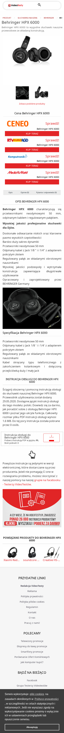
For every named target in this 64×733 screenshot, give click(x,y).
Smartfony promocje (32, 651)
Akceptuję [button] (32, 727)
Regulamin (32, 607)
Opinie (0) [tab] (25, 192)
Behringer (49, 18)
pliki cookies (37, 694)
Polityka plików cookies (32, 601)
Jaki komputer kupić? (32, 662)
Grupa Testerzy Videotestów (32, 685)
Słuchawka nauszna (27, 18)
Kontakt (32, 612)
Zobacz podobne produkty (32, 103)
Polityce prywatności (47, 699)
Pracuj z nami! (32, 622)
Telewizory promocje (32, 641)
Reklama (32, 591)
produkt (7, 18)
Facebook (32, 680)
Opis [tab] (10, 192)
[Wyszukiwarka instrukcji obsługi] (32, 508)
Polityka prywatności (32, 596)
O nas (32, 617)
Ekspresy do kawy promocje (32, 646)
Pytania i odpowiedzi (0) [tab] (46, 192)
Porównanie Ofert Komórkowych (32, 656)
